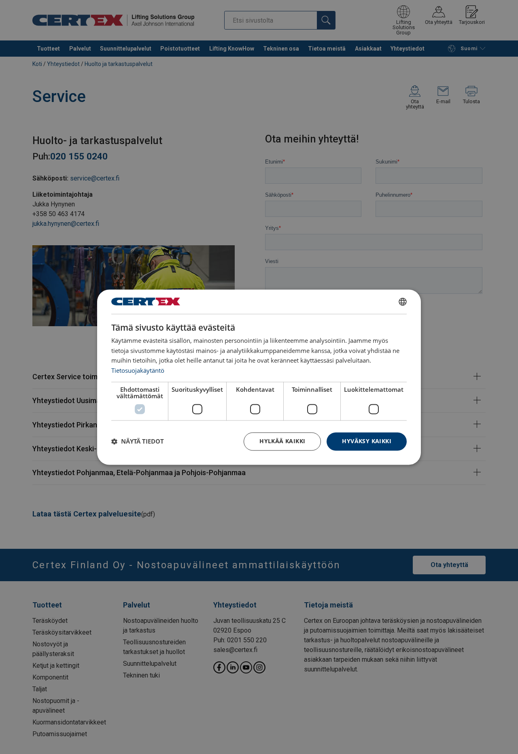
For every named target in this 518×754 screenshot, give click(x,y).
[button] (137, 441)
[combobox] (403, 301)
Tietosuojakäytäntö (137, 371)
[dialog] (259, 377)
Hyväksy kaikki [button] (366, 441)
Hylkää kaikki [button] (282, 441)
